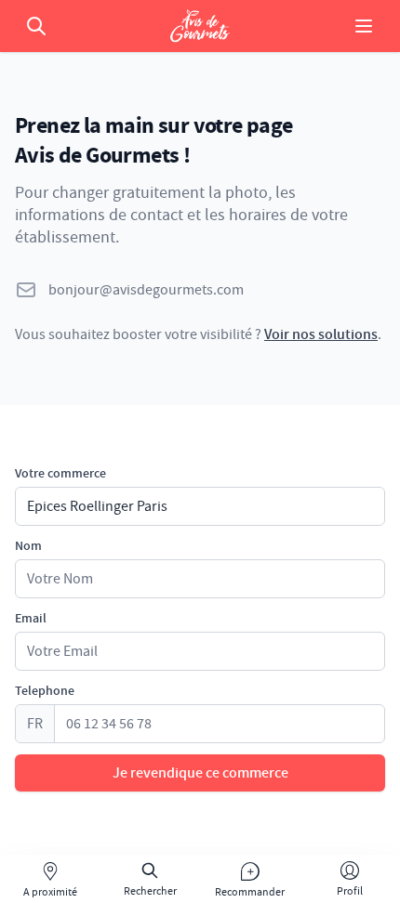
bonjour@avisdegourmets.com (146, 289)
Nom (28, 546)
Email (31, 618)
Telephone (44, 691)
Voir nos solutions (321, 334)
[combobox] (200, 506)
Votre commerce (60, 473)
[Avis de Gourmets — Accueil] (200, 25)
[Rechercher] (36, 26)
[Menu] (364, 26)
